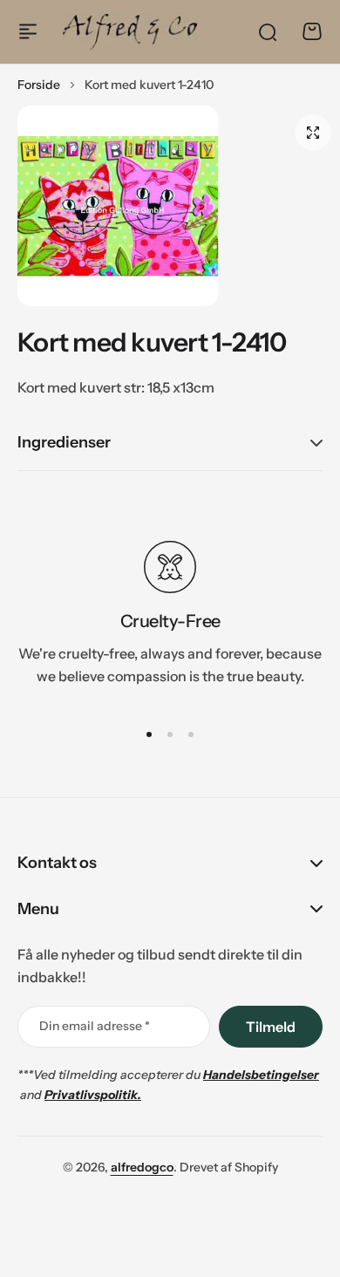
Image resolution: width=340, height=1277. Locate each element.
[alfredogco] (130, 31)
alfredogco (142, 1167)
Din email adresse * (94, 1026)
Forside (38, 84)
